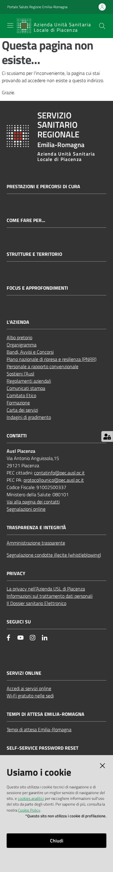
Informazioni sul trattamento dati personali (50, 596)
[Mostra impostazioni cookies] (107, 436)
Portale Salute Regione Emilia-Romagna (37, 7)
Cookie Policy (29, 810)
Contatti (17, 436)
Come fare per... (26, 220)
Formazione (18, 402)
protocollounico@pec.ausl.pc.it (54, 480)
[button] (102, 26)
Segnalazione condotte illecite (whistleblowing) (54, 554)
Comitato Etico (21, 395)
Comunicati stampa (26, 388)
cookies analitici (31, 798)
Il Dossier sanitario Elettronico (36, 603)
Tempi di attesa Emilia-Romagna (39, 729)
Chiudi (56, 840)
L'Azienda (18, 322)
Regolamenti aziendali (29, 381)
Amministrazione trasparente (36, 542)
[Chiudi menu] (91, 12)
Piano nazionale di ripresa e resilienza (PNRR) (51, 359)
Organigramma (21, 344)
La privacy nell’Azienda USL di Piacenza (46, 588)
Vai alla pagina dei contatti (33, 501)
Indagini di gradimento (29, 417)
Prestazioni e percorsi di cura (43, 186)
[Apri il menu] (10, 25)
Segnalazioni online (26, 509)
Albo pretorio (19, 337)
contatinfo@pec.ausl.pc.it (59, 472)
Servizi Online (24, 673)
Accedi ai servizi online (29, 688)
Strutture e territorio (34, 254)
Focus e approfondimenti (37, 288)
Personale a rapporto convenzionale (42, 366)
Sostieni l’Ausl (20, 373)
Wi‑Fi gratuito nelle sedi (30, 695)
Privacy (16, 573)
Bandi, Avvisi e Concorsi (30, 352)
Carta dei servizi (22, 409)
